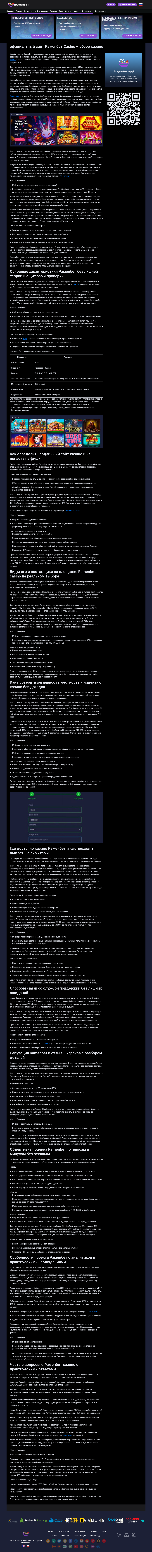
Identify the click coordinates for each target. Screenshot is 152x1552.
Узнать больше (87, 36)
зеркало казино (73, 510)
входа (76, 284)
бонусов (65, 176)
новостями (67, 1435)
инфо (25, 339)
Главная (10, 11)
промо (47, 1043)
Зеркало (53, 11)
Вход (61, 11)
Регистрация (30, 11)
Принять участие (131, 36)
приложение (92, 1311)
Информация (88, 11)
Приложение (42, 11)
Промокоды (100, 11)
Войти (111, 4)
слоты (13, 60)
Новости (77, 11)
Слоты (68, 11)
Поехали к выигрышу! (124, 78)
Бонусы (19, 11)
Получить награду (40, 36)
